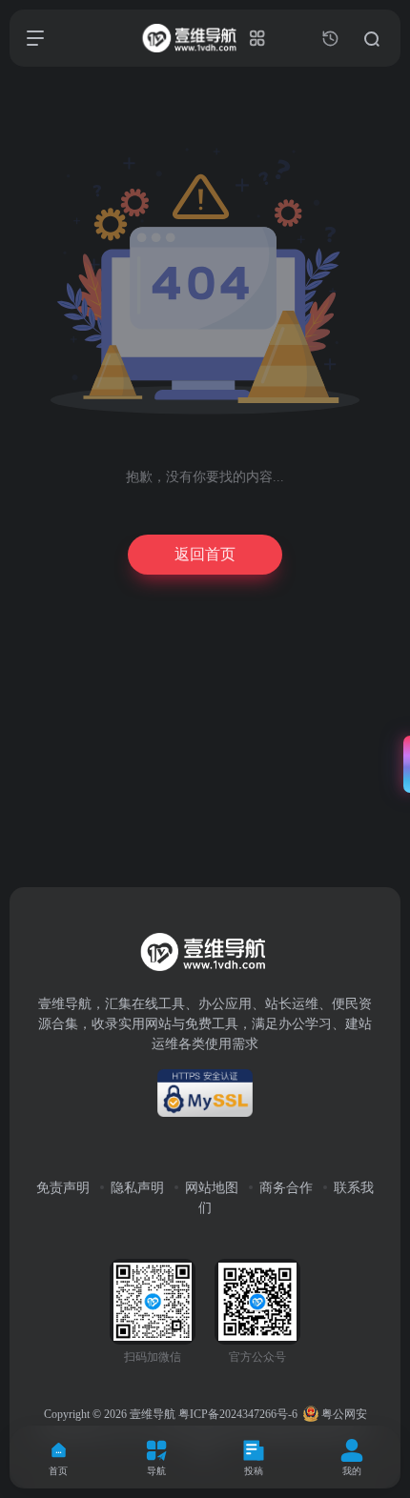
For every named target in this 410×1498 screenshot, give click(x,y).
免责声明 (63, 1188)
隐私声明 (137, 1188)
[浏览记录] (330, 38)
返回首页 (205, 554)
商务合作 (286, 1188)
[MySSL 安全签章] (205, 1093)
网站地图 (211, 1188)
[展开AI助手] (402, 764)
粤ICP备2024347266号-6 (237, 1414)
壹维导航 (152, 1414)
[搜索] (371, 38)
